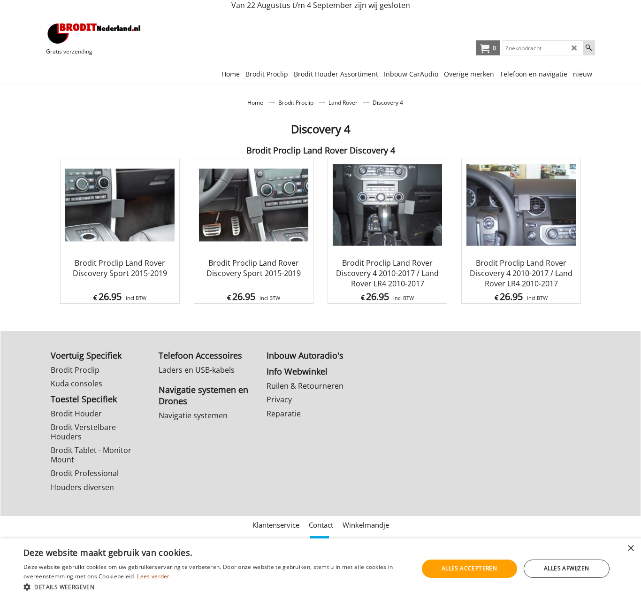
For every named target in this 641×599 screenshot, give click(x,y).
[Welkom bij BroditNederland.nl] (94, 33)
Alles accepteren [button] (469, 568)
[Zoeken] (589, 48)
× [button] (630, 548)
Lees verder (153, 576)
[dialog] (320, 568)
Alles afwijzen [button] (566, 568)
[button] (214, 586)
